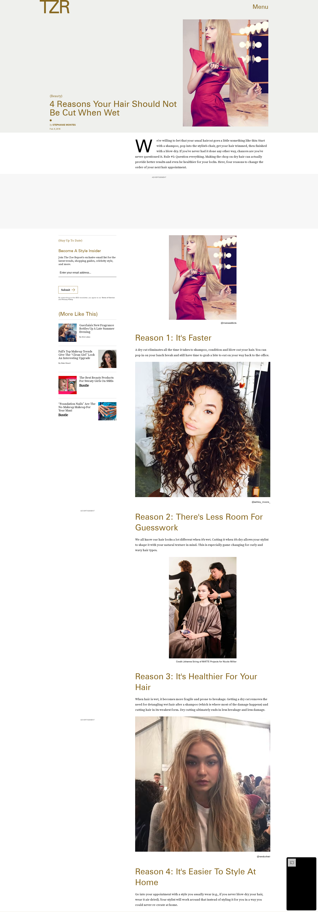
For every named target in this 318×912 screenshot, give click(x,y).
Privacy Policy (67, 299)
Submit (65, 290)
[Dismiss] (312, 860)
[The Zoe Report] (54, 6)
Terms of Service (108, 298)
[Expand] (290, 860)
